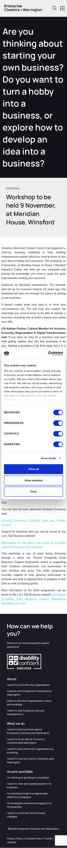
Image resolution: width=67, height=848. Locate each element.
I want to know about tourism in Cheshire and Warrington (26, 741)
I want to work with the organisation (28, 685)
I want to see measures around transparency (25, 712)
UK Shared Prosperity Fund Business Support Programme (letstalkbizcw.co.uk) (33, 599)
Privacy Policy (15, 838)
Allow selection (33, 480)
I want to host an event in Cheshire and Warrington (30, 760)
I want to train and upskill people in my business (29, 785)
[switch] (58, 423)
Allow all (33, 469)
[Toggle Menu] (62, 8)
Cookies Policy (33, 838)
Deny (33, 491)
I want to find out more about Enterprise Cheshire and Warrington (28, 731)
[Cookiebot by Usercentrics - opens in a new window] (48, 353)
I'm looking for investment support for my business (29, 805)
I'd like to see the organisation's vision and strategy (29, 702)
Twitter (48, 838)
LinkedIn (11, 842)
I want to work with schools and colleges (26, 814)
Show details (48, 458)
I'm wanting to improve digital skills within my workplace (27, 795)
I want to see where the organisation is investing (30, 750)
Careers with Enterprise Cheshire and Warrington (29, 692)
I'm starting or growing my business (28, 777)
